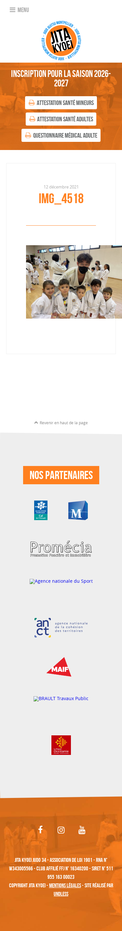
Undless (61, 894)
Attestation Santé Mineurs (65, 102)
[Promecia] (61, 549)
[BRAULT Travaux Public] (61, 705)
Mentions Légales (65, 885)
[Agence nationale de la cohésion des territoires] (61, 627)
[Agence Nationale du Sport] (61, 588)
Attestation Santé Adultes (65, 119)
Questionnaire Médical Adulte (65, 135)
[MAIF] (60, 666)
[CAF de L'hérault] (40, 510)
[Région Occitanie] (61, 745)
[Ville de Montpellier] (78, 510)
